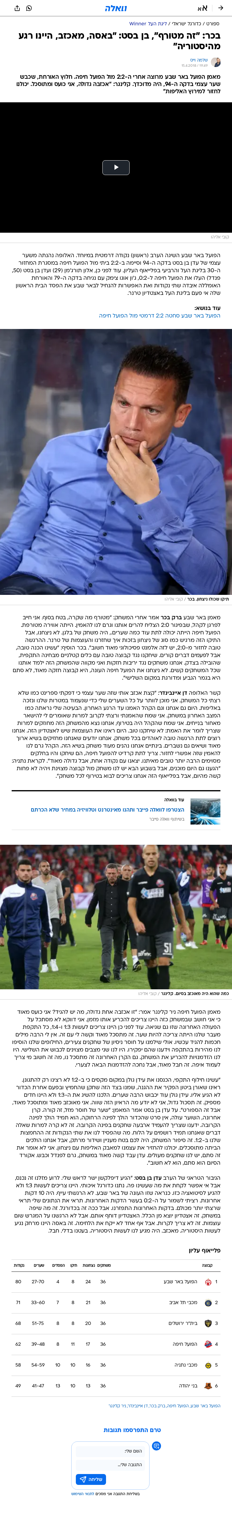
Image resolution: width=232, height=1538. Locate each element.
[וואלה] (116, 8)
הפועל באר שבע (206, 1406)
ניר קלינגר (117, 1406)
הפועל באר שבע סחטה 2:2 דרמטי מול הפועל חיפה (160, 316)
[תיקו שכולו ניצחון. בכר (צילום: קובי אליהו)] (116, 467)
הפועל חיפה (178, 1406)
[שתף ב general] (17, 8)
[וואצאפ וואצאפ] (29, 8)
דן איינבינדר (138, 1406)
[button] (202, 8)
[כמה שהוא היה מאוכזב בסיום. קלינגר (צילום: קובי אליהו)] (116, 922)
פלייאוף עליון (205, 1251)
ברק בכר (157, 1406)
